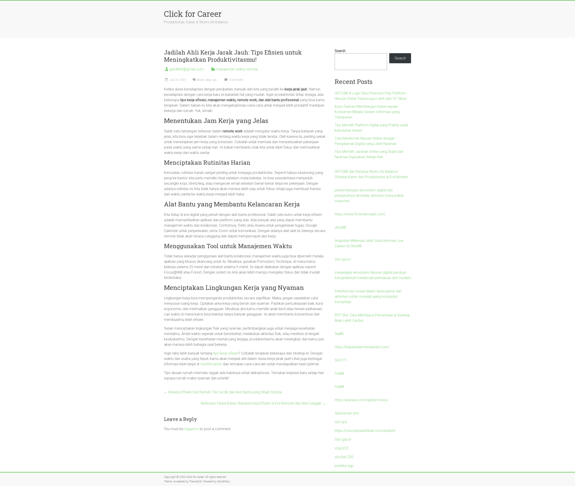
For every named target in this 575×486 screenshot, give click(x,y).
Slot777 (341, 360)
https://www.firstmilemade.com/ (360, 214)
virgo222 (342, 448)
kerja (208, 79)
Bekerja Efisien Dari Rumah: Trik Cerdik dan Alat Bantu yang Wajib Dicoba (223, 392)
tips (214, 79)
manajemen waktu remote (237, 69)
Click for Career (193, 13)
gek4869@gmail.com (186, 69)
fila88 (339, 334)
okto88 (340, 227)
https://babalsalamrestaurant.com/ (362, 347)
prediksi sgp (344, 466)
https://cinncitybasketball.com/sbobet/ (365, 431)
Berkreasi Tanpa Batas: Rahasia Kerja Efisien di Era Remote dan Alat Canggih (263, 403)
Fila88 (339, 373)
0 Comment (236, 79)
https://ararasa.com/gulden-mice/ (361, 400)
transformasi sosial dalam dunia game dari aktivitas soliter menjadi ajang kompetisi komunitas (368, 296)
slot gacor (343, 259)
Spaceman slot (347, 413)
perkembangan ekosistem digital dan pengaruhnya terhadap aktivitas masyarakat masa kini (369, 195)
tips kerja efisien (226, 353)
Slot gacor (343, 439)
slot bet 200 (344, 457)
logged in (191, 429)
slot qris (341, 422)
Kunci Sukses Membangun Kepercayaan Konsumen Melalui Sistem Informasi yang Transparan (367, 111)
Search (340, 51)
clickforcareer (211, 364)
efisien (200, 79)
